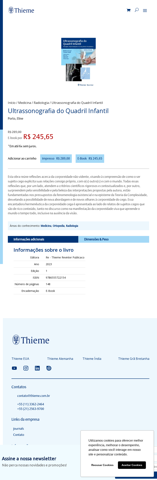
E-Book (90, 158)
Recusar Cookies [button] (102, 465)
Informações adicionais (29, 239)
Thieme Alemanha (60, 359)
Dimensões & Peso (96, 239)
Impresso (56, 158)
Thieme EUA (20, 359)
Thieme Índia (92, 359)
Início (12, 103)
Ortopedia (59, 225)
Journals (18, 428)
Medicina (24, 103)
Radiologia (41, 103)
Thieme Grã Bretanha (133, 359)
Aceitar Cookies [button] (132, 465)
